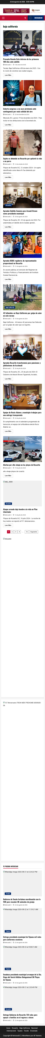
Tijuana (8, 931)
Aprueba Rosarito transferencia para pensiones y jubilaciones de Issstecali (22, 347)
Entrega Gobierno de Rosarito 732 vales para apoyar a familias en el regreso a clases (20, 1016)
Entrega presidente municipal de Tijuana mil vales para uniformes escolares (22, 938)
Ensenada (33, 1031)
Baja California (10, 103)
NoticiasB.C (8, 65)
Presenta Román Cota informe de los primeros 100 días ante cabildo (22, 43)
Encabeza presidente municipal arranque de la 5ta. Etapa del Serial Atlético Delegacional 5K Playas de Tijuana (22, 977)
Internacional (11, 1031)
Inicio (8, 1028)
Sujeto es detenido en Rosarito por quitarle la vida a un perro (22, 143)
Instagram (38, 18)
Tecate (8, 53)
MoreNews (26, 1036)
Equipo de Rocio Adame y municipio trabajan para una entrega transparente (22, 397)
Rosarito (8, 153)
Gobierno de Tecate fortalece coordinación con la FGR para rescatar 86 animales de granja (21, 900)
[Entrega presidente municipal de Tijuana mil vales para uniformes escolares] (22, 921)
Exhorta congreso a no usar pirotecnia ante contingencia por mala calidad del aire (22, 93)
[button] (3, 18)
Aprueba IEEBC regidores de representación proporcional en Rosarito (22, 245)
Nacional (34, 1028)
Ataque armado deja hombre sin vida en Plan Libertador (22, 494)
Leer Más (9, 75)
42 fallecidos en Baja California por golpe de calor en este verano (22, 297)
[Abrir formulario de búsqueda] (25, 18)
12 (27, 532)
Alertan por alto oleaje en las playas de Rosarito (22, 449)
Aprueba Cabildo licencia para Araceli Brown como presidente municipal (22, 195)
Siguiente (33, 532)
